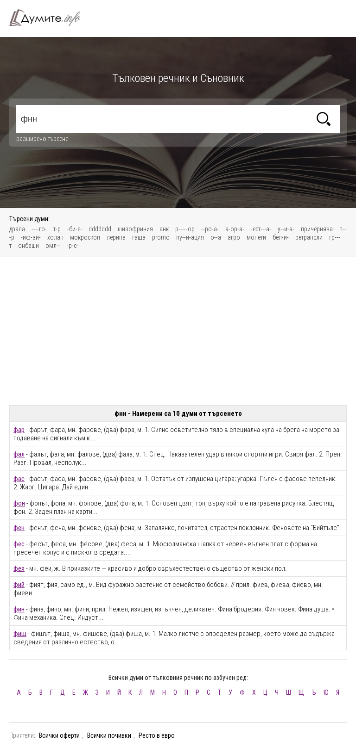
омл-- (52, 245)
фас (19, 479)
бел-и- (281, 237)
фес (19, 544)
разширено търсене (42, 138)
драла (17, 229)
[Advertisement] (178, 331)
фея (19, 568)
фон (19, 503)
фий (19, 584)
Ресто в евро (157, 735)
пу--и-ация (190, 237)
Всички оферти (59, 735)
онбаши (28, 245)
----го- (39, 229)
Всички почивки (109, 735)
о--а (215, 237)
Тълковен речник (50, 17)
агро (234, 237)
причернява (317, 229)
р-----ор (185, 229)
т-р (57, 229)
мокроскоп (85, 237)
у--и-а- (286, 229)
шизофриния (135, 229)
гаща (139, 237)
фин (19, 609)
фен (19, 528)
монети (256, 237)
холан (55, 237)
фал (19, 454)
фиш (19, 634)
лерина (116, 237)
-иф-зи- (31, 237)
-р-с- (72, 245)
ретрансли (309, 237)
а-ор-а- (234, 229)
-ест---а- (261, 229)
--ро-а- (210, 229)
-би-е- (74, 229)
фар (19, 430)
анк (164, 229)
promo (161, 237)
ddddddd (100, 229)
